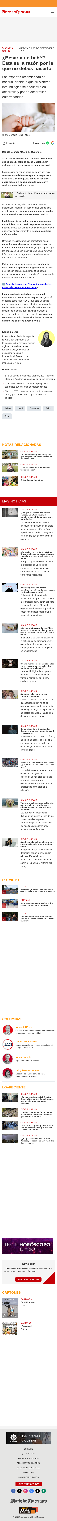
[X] (19, 1491)
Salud (48, 408)
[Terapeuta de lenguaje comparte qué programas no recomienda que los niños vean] (10, 455)
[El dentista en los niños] (10, 481)
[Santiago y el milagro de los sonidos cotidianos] (10, 705)
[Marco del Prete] (7, 1030)
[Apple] (37, 1491)
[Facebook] (13, 1491)
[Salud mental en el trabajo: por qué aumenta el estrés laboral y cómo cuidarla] (10, 854)
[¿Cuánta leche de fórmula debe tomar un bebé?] (10, 467)
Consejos (34, 408)
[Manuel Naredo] (7, 1058)
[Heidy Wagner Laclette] (7, 1073)
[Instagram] (25, 1491)
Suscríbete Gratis (28, 1279)
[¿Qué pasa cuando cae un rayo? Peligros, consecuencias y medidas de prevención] (10, 1139)
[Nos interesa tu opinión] (28, 1438)
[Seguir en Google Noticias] (52, 143)
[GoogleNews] (31, 1491)
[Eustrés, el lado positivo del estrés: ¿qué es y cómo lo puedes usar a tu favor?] (10, 776)
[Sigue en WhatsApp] (47, 143)
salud (20, 408)
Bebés (7, 408)
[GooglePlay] (44, 1491)
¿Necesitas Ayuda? (28, 1484)
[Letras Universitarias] (7, 1044)
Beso (7, 416)
